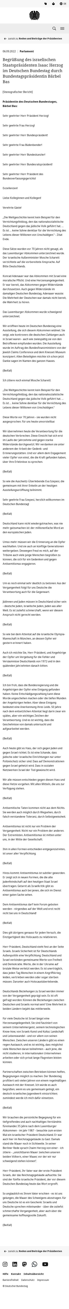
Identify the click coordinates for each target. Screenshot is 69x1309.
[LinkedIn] (14, 1264)
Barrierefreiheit (11, 1280)
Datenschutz (27, 1280)
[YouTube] (45, 1264)
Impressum (43, 1280)
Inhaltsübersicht (34, 1273)
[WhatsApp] (34, 1264)
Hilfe (5, 1273)
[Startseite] (34, 15)
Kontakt (16, 1273)
